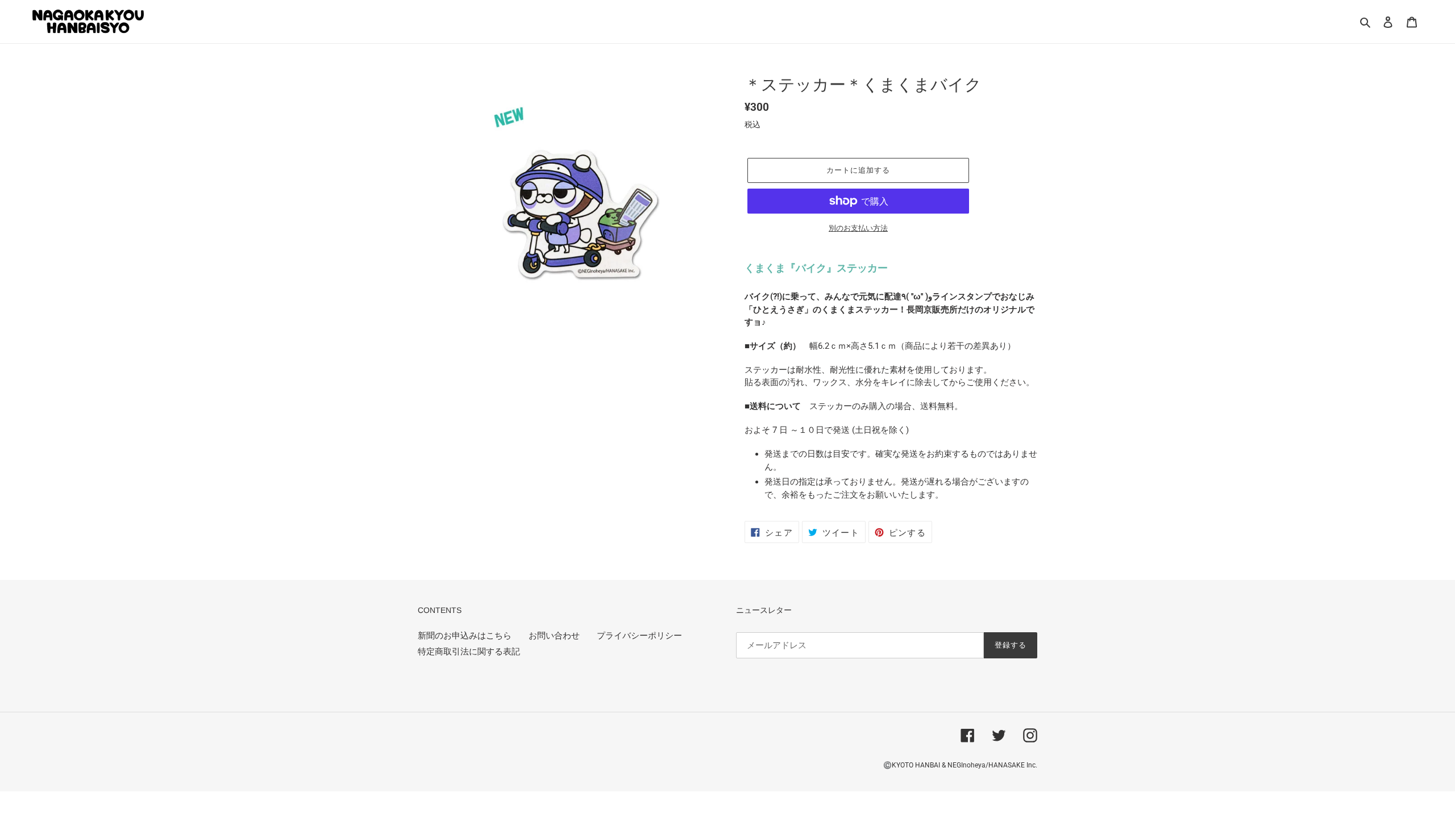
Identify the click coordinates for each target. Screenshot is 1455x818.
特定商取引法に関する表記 (469, 651)
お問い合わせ (554, 636)
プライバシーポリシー (639, 636)
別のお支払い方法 (858, 228)
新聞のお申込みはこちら (465, 636)
